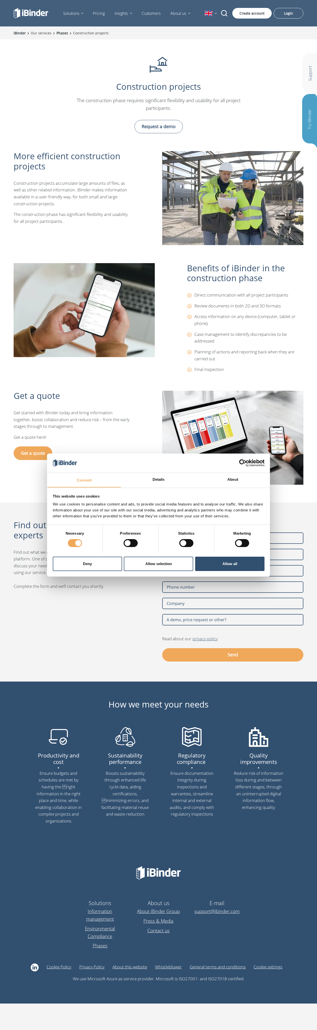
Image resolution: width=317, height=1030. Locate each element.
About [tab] (232, 479)
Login (288, 13)
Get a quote (33, 453)
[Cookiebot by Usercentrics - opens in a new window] (242, 463)
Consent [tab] (84, 480)
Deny (87, 563)
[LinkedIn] (35, 967)
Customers (151, 13)
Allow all (229, 563)
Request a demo (159, 126)
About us (178, 13)
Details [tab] (159, 479)
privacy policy (205, 638)
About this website (129, 967)
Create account (251, 13)
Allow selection (158, 563)
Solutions (71, 13)
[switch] (131, 543)
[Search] (224, 13)
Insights (121, 13)
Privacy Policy (92, 967)
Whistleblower (168, 967)
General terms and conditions (218, 967)
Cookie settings (268, 967)
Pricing (99, 13)
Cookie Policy (59, 967)
